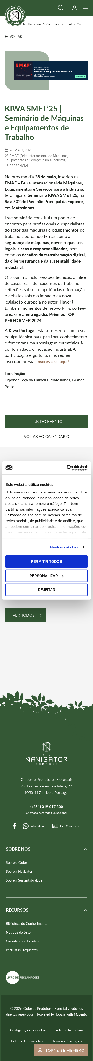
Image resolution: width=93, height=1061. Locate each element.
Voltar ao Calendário (46, 436)
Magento (80, 1014)
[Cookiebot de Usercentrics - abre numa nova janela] (67, 468)
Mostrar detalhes (64, 547)
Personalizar (44, 575)
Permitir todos (46, 561)
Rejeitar (46, 590)
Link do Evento (46, 421)
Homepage (35, 24)
